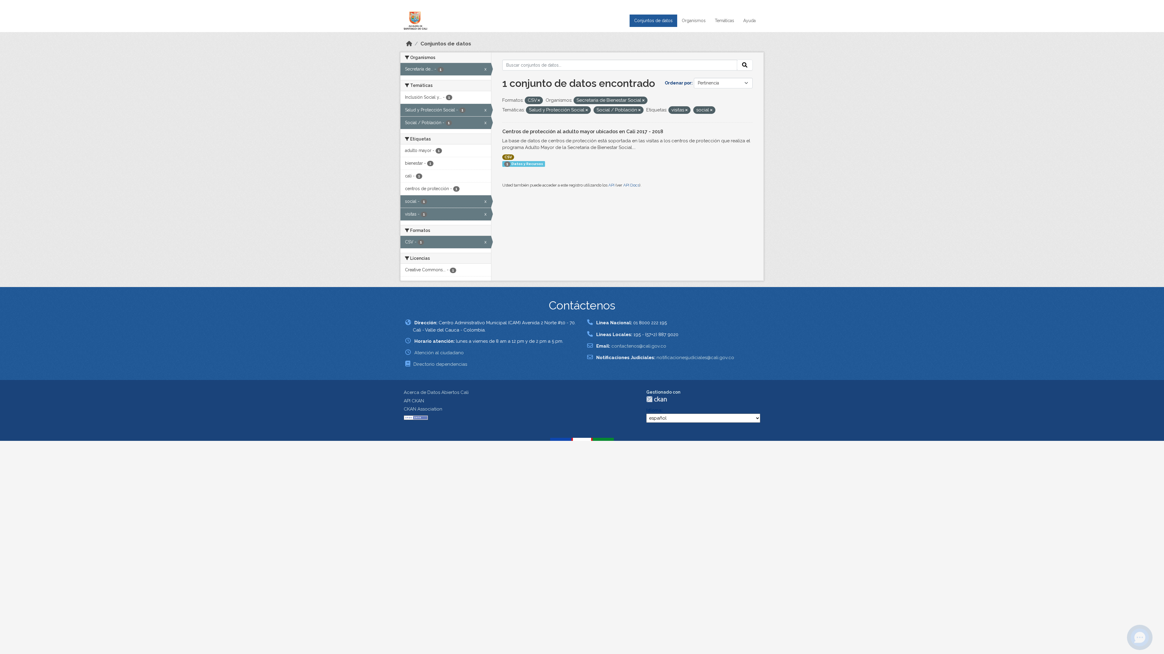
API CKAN (414, 401)
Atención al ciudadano (439, 352)
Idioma (653, 410)
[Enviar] (745, 65)
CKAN (656, 399)
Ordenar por (678, 83)
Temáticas (724, 20)
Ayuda (749, 20)
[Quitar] (539, 101)
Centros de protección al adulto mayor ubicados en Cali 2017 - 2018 (582, 131)
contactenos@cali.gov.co (638, 346)
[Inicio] (409, 44)
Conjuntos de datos (653, 20)
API (611, 185)
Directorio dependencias (440, 364)
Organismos (694, 20)
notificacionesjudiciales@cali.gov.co (695, 357)
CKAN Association (423, 409)
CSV (508, 157)
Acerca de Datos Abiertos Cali (436, 392)
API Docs (631, 185)
